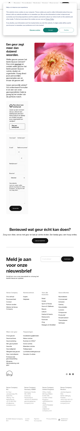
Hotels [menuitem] (44, 301)
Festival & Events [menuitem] (47, 314)
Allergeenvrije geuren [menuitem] (13, 351)
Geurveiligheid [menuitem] (11, 349)
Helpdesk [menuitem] (26, 299)
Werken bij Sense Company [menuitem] (12, 308)
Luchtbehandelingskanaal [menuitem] (31, 351)
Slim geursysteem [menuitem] (12, 344)
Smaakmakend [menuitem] (63, 318)
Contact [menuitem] (9, 302)
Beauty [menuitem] (44, 309)
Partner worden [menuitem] (11, 304)
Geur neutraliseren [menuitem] (12, 354)
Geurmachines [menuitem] (11, 338)
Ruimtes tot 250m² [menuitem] (29, 341)
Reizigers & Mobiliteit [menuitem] (49, 325)
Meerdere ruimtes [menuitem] (29, 346)
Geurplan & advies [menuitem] (29, 354)
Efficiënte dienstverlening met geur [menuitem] (12, 363)
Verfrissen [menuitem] (61, 323)
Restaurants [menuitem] (46, 317)
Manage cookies (35, 30)
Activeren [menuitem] (61, 302)
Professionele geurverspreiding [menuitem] (11, 358)
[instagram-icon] (67, 374)
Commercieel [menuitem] (62, 299)
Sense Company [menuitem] (12, 293)
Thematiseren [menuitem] (62, 320)
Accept (50, 30)
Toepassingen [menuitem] (28, 332)
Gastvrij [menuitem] (60, 304)
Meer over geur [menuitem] (11, 332)
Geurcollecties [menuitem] (64, 293)
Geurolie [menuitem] (9, 346)
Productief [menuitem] (61, 315)
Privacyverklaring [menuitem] (51, 419)
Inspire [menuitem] (25, 297)
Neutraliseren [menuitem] (62, 297)
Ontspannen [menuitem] (62, 312)
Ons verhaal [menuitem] (10, 297)
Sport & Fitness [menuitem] (47, 304)
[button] (66, 419)
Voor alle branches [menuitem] (45, 293)
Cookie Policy (27, 419)
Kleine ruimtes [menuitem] (27, 338)
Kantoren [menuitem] (45, 319)
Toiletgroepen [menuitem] (27, 349)
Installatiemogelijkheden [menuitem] (31, 336)
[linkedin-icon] (73, 374)
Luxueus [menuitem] (61, 310)
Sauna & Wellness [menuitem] (48, 306)
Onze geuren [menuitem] (10, 336)
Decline (66, 30)
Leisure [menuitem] (44, 312)
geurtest (18, 64)
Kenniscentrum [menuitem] (28, 293)
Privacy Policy (50, 19)
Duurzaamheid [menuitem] (11, 299)
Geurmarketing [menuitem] (11, 341)
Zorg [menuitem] (43, 322)
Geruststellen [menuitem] (62, 307)
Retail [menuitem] (43, 298)
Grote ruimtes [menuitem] (27, 344)
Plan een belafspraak (15, 126)
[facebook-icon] (70, 374)
